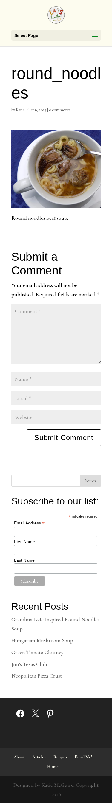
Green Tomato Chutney (37, 652)
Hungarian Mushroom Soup (42, 640)
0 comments (59, 109)
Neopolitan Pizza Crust (36, 675)
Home (53, 766)
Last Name (24, 560)
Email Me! (83, 756)
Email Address (29, 523)
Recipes (60, 756)
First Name (24, 541)
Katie (20, 109)
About (19, 756)
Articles (39, 756)
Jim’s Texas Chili (29, 664)
